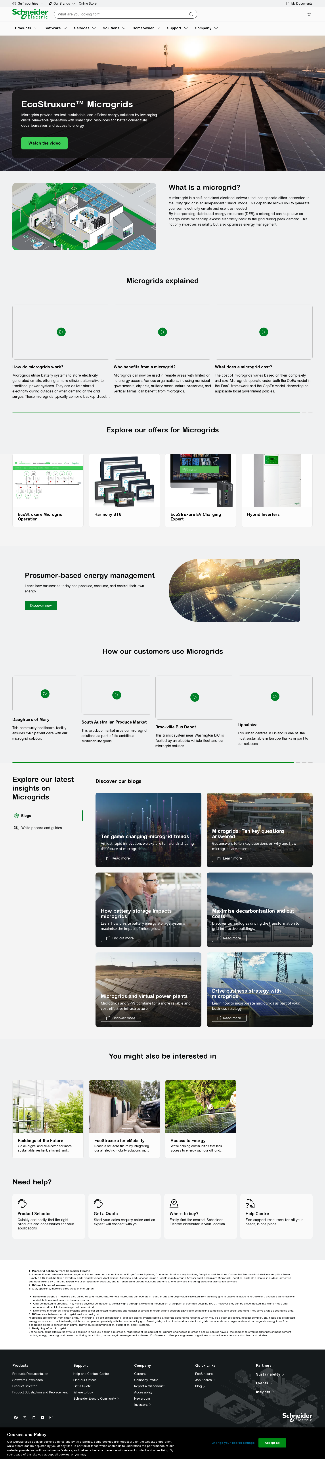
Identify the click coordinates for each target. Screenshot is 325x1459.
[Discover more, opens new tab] (121, 829)
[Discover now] (41, 511)
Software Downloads (27, 1184)
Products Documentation (30, 1178)
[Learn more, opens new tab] (229, 670)
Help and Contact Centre (91, 1178)
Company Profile (146, 1184)
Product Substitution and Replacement (40, 1197)
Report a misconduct (149, 1191)
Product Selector (24, 1191)
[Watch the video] (44, 155)
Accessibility (143, 1197)
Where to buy (83, 1197)
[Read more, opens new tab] (118, 670)
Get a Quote (82, 1191)
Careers (140, 1178)
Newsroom (142, 1203)
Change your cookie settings (233, 1442)
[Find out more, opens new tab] (120, 750)
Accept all (272, 1442)
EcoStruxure (204, 1178)
